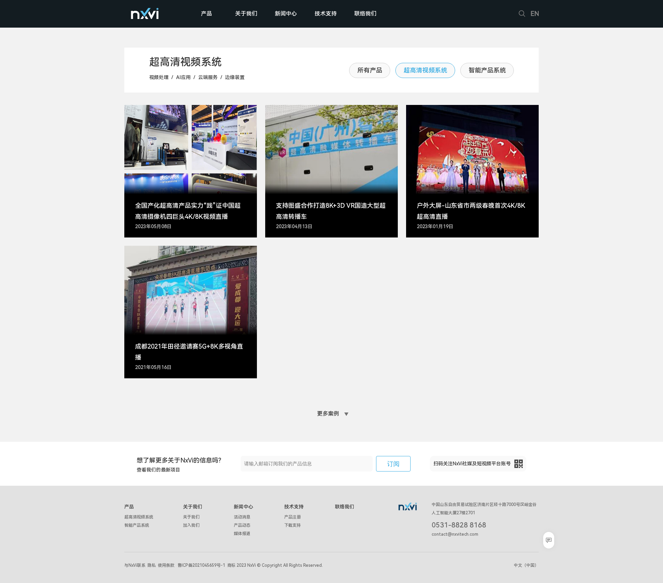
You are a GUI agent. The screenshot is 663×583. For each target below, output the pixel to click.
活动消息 (242, 517)
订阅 (393, 463)
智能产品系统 (487, 70)
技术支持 (326, 13)
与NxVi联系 (134, 565)
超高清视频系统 (425, 70)
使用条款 (166, 565)
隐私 (151, 565)
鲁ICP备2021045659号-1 (201, 565)
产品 (206, 13)
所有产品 (369, 70)
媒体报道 (242, 533)
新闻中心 (286, 13)
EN (534, 13)
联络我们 (365, 13)
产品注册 (292, 517)
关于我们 (246, 13)
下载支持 (292, 525)
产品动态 (242, 525)
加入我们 (191, 525)
